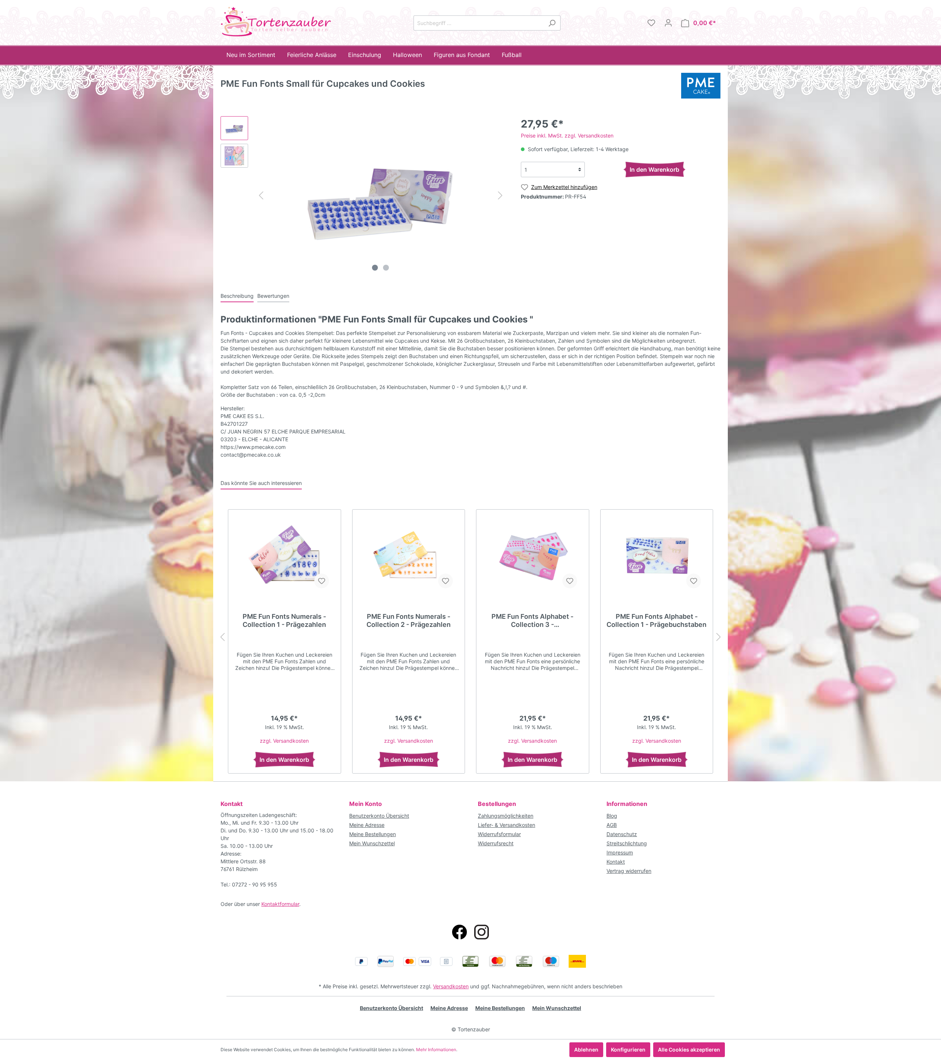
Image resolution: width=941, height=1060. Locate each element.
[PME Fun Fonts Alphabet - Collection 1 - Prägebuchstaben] (657, 557)
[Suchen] (552, 23)
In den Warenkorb (654, 169)
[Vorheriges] (260, 195)
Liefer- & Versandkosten (506, 825)
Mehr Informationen (436, 1049)
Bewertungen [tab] (273, 296)
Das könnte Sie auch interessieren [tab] (261, 483)
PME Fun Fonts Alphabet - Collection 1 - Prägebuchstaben (656, 620)
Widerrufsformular (499, 834)
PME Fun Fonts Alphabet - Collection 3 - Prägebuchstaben (532, 621)
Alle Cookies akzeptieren (689, 1049)
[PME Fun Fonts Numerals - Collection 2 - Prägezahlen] (408, 557)
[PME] (700, 85)
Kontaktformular (280, 904)
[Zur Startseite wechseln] (276, 21)
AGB (612, 825)
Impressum (620, 852)
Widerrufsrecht (496, 843)
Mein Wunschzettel (372, 843)
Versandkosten (451, 986)
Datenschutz (622, 834)
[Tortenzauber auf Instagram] (481, 932)
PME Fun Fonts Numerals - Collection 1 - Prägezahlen (284, 620)
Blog (612, 816)
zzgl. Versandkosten (284, 741)
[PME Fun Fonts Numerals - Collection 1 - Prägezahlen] (284, 557)
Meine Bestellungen (372, 834)
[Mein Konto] (668, 23)
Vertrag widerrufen (629, 871)
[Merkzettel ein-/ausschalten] (321, 581)
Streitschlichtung (627, 843)
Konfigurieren (628, 1049)
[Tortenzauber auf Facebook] (459, 932)
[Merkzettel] (651, 23)
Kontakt (616, 862)
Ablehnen (586, 1049)
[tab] (237, 295)
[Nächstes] (500, 195)
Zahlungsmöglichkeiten (505, 816)
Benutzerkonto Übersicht (379, 816)
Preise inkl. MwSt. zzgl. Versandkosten (567, 135)
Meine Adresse (366, 825)
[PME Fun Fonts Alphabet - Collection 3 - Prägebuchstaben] (532, 557)
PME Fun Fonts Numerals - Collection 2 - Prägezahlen (408, 620)
